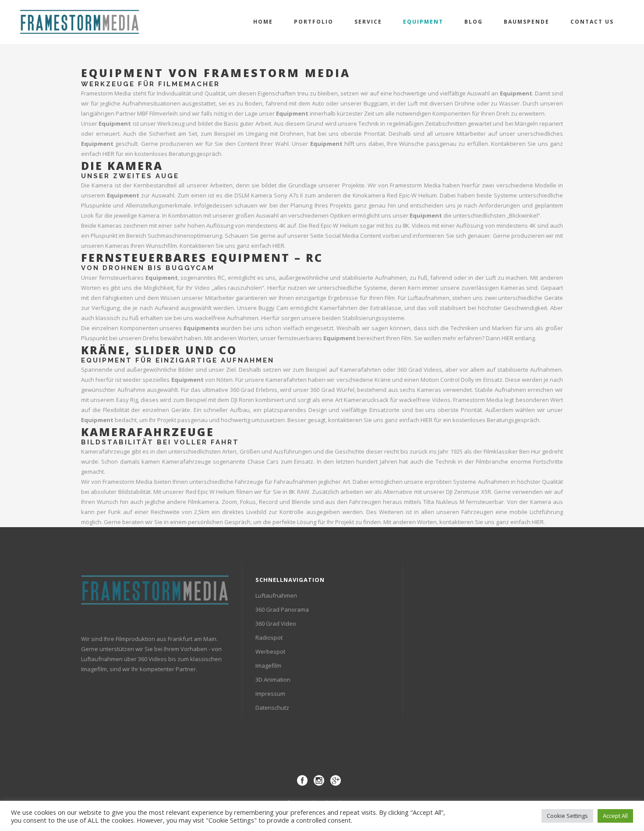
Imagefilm (268, 665)
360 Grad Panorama (282, 609)
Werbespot (270, 651)
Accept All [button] (615, 816)
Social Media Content (353, 235)
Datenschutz (272, 707)
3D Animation (272, 679)
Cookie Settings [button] (567, 816)
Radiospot (269, 637)
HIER (108, 154)
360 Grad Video (275, 623)
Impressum (270, 693)
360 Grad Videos (419, 369)
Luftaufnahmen (276, 595)
